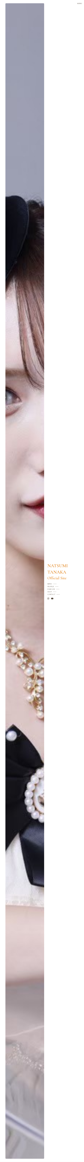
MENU (79, 4)
